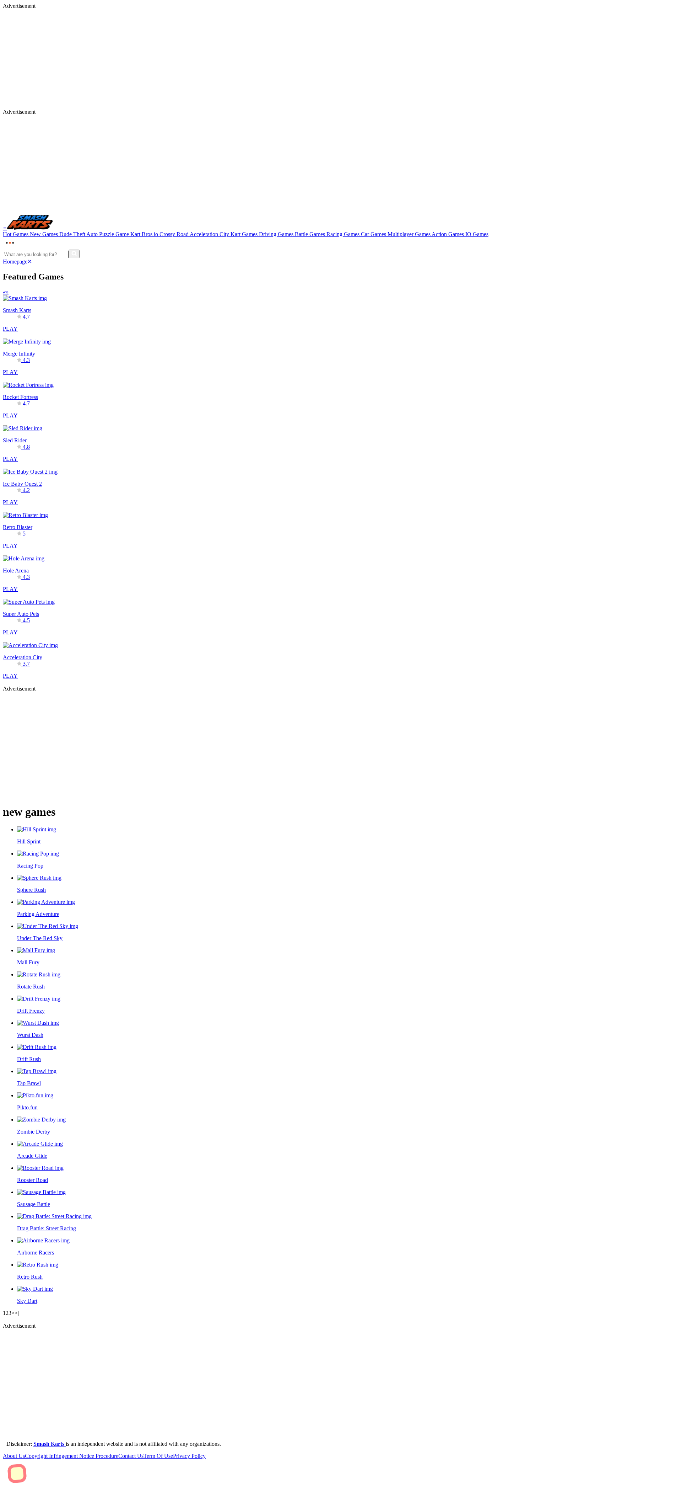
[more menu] (10, 246)
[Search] (74, 254)
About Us (14, 1456)
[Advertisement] (216, 59)
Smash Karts (49, 1444)
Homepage (15, 262)
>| (17, 1313)
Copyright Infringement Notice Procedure (71, 1456)
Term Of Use (158, 1456)
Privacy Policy (189, 1456)
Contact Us (131, 1456)
